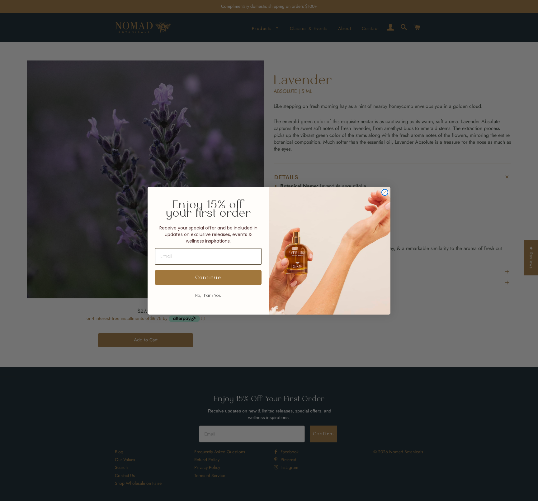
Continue (208, 277)
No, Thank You (208, 295)
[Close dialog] (385, 192)
